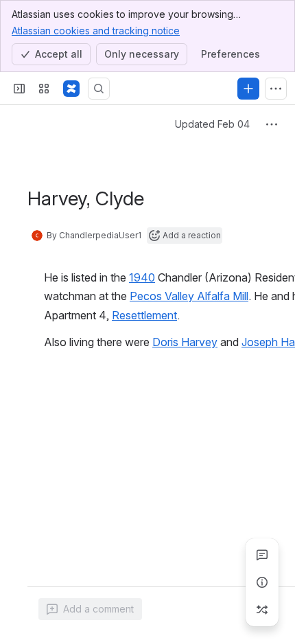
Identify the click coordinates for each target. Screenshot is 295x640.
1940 (142, 277)
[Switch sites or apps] (44, 89)
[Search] (99, 89)
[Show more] (276, 89)
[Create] (248, 89)
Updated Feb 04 (212, 124)
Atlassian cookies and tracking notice (96, 30)
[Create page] (262, 610)
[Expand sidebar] (19, 89)
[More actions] (272, 124)
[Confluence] (71, 89)
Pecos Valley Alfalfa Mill (189, 296)
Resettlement (144, 315)
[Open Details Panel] (262, 582)
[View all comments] (262, 555)
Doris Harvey (184, 342)
